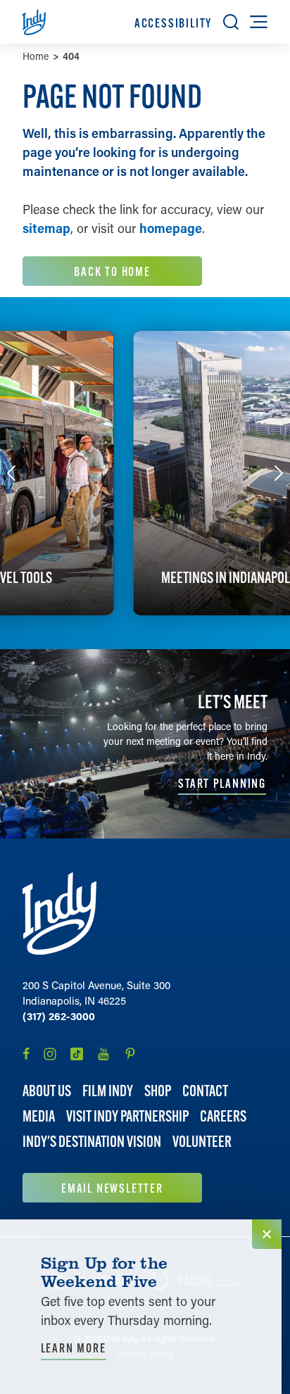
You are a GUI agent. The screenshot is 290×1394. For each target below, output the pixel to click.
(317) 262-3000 (59, 1016)
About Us (47, 1090)
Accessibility (173, 23)
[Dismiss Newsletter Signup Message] (267, 1234)
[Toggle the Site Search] (231, 22)
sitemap (46, 228)
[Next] (278, 473)
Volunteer (202, 1141)
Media (39, 1116)
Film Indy (107, 1090)
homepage (170, 228)
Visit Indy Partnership (127, 1116)
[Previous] (11, 473)
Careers (223, 1116)
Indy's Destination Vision (92, 1141)
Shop (157, 1090)
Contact (205, 1090)
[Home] (59, 913)
